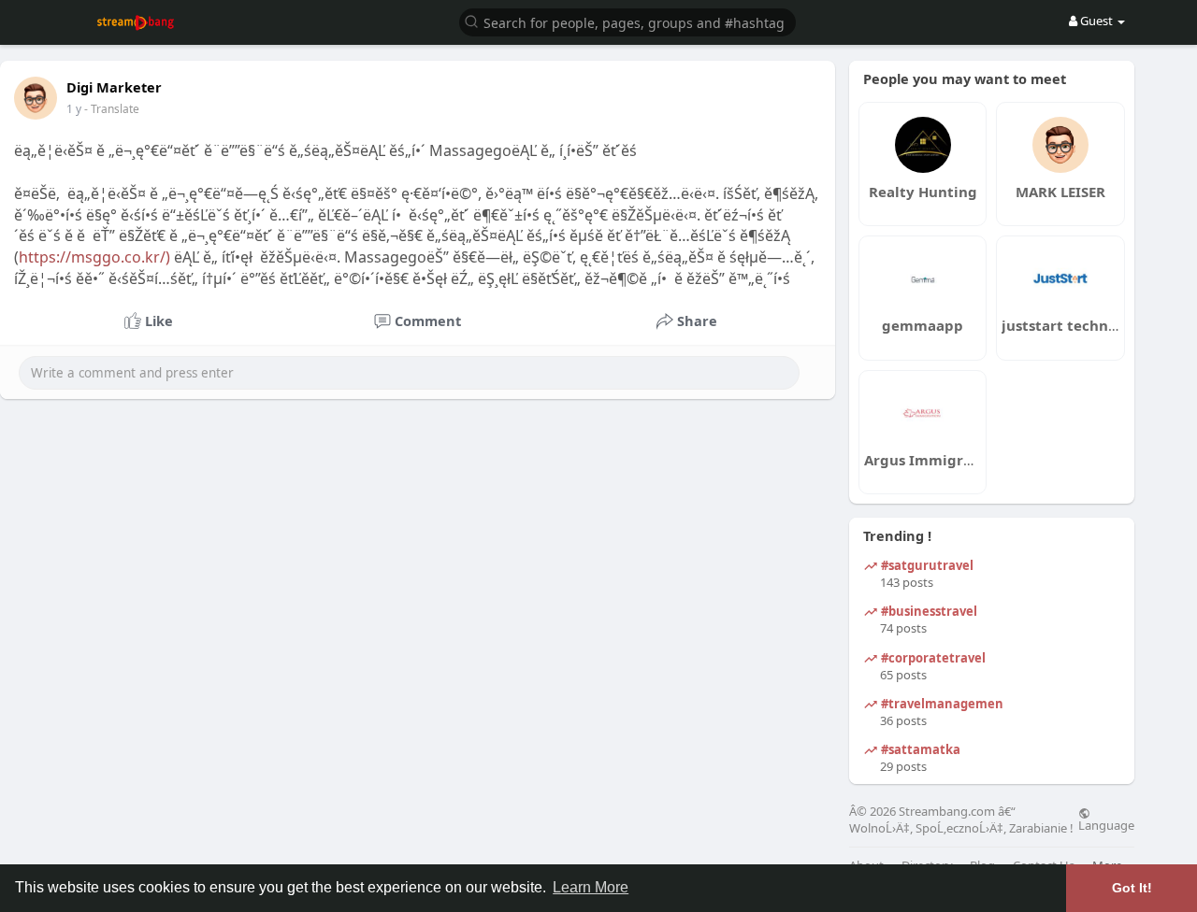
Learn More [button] (590, 887)
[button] (627, 21)
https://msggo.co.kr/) (94, 257)
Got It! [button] (1132, 887)
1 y (73, 109)
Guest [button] (1096, 20)
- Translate (111, 109)
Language (1106, 824)
